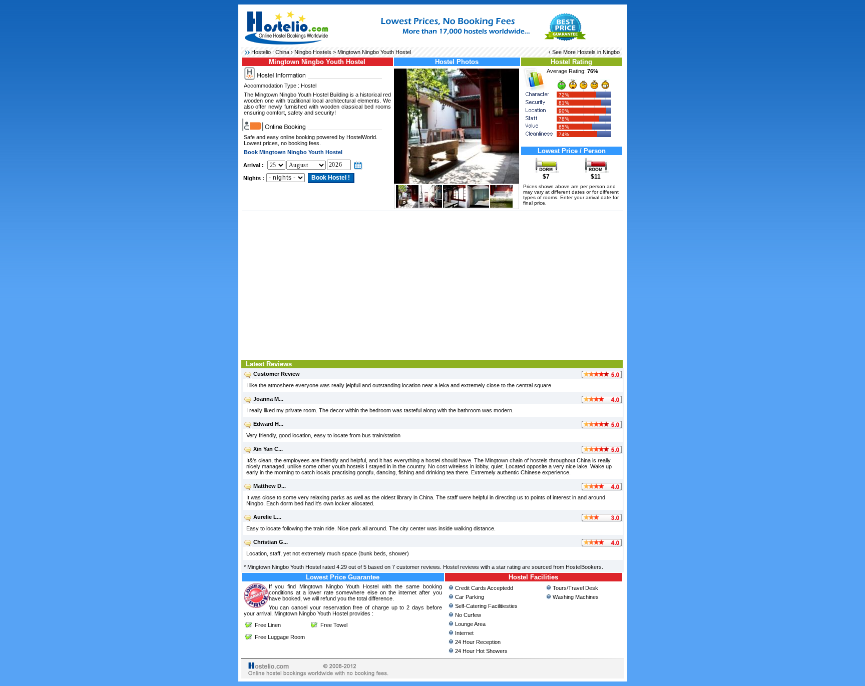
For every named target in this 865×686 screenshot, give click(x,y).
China (282, 52)
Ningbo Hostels (312, 52)
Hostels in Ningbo (598, 52)
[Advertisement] (432, 284)
